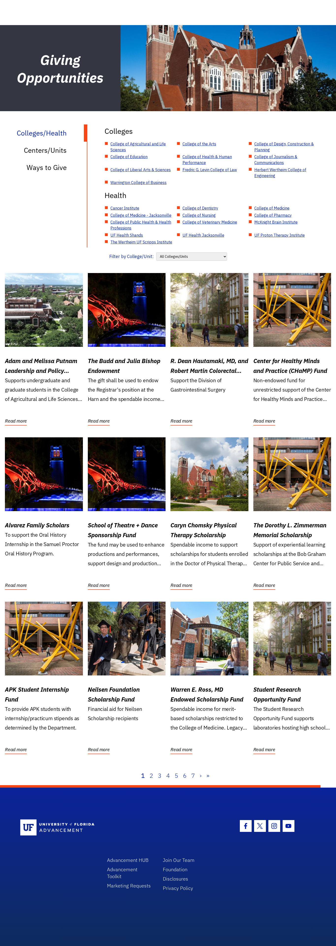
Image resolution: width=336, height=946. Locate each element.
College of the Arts (199, 143)
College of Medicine (272, 208)
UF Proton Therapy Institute (279, 235)
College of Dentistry (200, 208)
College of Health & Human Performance (207, 159)
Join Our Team (179, 860)
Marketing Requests (129, 885)
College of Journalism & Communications (275, 159)
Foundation (175, 869)
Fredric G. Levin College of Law (210, 169)
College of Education (129, 156)
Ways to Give (47, 167)
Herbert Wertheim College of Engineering (280, 172)
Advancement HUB (128, 860)
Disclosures (175, 878)
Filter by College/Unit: (131, 256)
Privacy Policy (178, 888)
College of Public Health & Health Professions (140, 225)
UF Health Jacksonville (203, 235)
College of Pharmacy (273, 215)
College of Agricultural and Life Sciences (138, 146)
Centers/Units (45, 150)
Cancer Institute (124, 208)
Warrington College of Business (138, 182)
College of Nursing (199, 215)
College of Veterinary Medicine (210, 222)
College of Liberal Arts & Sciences (140, 169)
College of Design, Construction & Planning (284, 146)
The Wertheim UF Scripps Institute (141, 242)
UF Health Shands (126, 235)
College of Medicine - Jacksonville (140, 215)
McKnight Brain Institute (276, 222)
